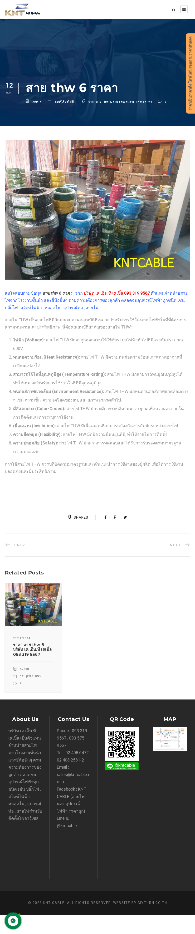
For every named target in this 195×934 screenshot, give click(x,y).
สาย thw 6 (120, 101)
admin (37, 101)
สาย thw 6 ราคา (140, 101)
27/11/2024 (21, 638)
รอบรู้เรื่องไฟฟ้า (65, 101)
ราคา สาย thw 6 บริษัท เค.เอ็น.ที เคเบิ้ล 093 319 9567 (32, 649)
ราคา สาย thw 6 (99, 101)
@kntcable (67, 825)
